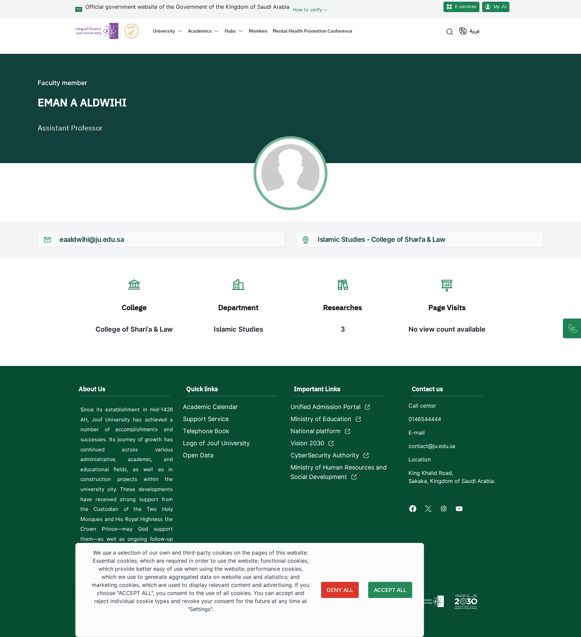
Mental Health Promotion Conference (312, 31)
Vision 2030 (307, 443)
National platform (315, 431)
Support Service (206, 418)
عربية (475, 31)
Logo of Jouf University (216, 443)
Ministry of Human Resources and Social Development (338, 472)
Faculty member (62, 83)
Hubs (230, 31)
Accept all (390, 590)
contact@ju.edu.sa (432, 446)
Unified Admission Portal (325, 406)
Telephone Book (206, 431)
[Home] (111, 31)
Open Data (198, 455)
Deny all (340, 590)
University (164, 31)
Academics (199, 31)
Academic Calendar (210, 406)
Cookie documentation (286, 620)
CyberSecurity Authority (324, 455)
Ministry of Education (320, 418)
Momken (258, 31)
